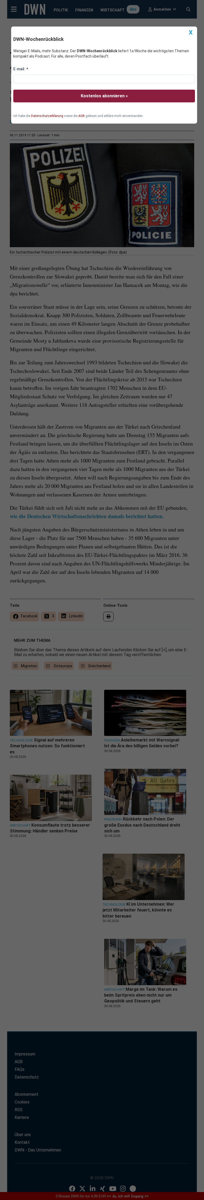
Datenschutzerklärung (47, 116)
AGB (81, 116)
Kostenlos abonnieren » (104, 95)
